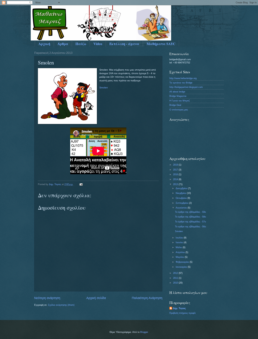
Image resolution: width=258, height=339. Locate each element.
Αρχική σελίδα (96, 298)
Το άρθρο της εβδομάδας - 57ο (190, 221)
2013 (176, 184)
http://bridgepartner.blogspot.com (186, 87)
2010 (176, 282)
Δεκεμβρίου (182, 188)
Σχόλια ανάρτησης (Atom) (61, 305)
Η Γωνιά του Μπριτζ (179, 100)
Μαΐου (179, 247)
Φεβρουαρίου (183, 262)
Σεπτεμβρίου (182, 203)
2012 (176, 273)
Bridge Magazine (177, 96)
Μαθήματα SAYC (161, 43)
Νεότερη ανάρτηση (47, 298)
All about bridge (177, 91)
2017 (176, 169)
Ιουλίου (180, 237)
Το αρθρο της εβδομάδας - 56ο (190, 226)
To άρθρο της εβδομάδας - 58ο (190, 216)
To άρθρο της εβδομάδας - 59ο (190, 212)
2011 (176, 278)
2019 (176, 164)
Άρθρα (62, 43)
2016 (176, 174)
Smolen (103, 87)
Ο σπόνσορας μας (178, 109)
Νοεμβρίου (181, 193)
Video (97, 43)
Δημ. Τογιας (179, 308)
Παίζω (80, 43)
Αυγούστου (182, 207)
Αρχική (44, 43)
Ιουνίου (180, 242)
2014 (176, 179)
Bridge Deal (175, 105)
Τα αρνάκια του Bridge (180, 82)
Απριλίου (181, 252)
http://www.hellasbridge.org (183, 78)
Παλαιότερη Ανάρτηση (147, 298)
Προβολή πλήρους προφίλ (182, 313)
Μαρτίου (180, 257)
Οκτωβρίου (181, 198)
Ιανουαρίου (182, 267)
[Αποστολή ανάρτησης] (80, 184)
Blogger (144, 332)
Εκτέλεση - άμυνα (124, 43)
